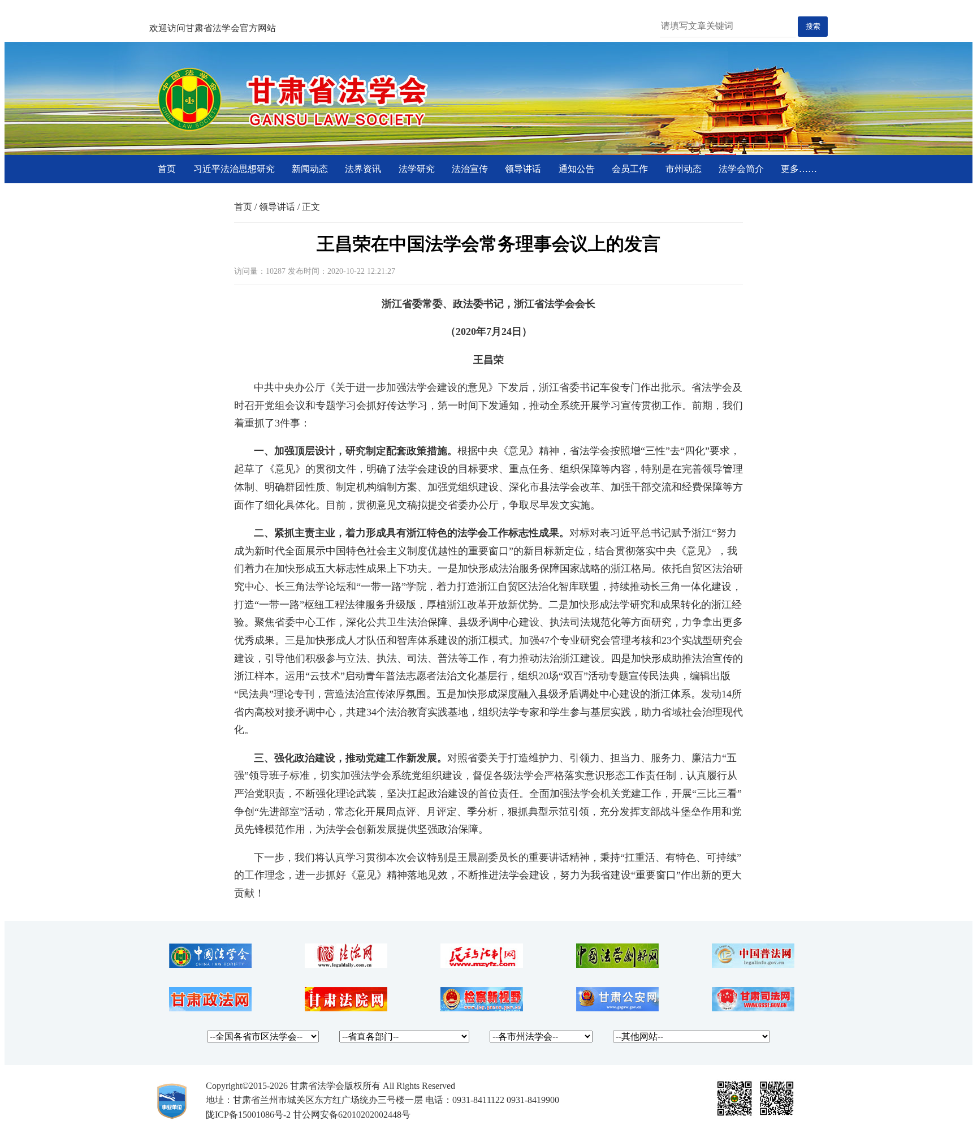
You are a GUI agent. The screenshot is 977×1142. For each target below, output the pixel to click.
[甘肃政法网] (210, 1008)
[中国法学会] (210, 964)
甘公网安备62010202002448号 (351, 1114)
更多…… (799, 169)
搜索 (813, 26)
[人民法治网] (346, 964)
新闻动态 (310, 169)
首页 (167, 169)
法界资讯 (363, 169)
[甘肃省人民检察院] (481, 1008)
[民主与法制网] (481, 964)
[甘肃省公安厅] (617, 1008)
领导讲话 (523, 169)
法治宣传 (470, 169)
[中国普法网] (753, 964)
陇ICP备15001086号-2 (248, 1114)
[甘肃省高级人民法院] (346, 1008)
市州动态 (683, 169)
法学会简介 (741, 169)
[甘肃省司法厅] (753, 1008)
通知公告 (577, 169)
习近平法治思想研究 (234, 169)
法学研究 (417, 169)
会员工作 (630, 169)
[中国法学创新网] (617, 964)
